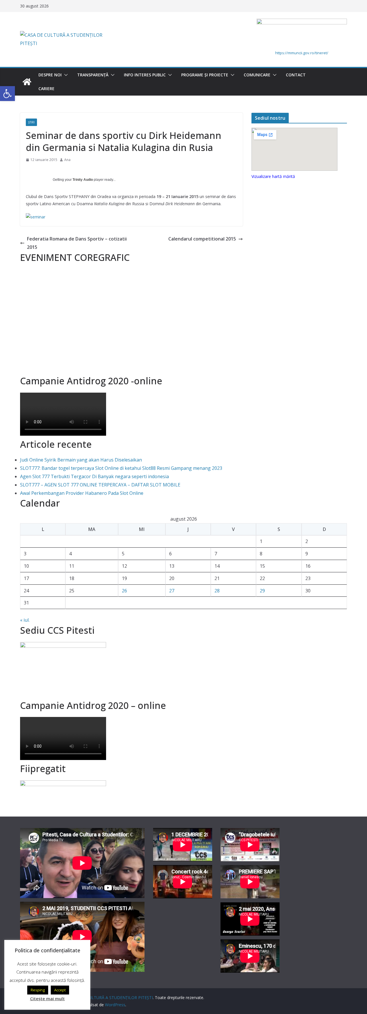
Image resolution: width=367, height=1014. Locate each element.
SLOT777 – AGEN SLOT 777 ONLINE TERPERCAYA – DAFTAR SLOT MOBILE (100, 485)
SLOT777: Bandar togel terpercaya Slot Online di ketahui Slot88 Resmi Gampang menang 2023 (121, 468)
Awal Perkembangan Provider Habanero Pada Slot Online (81, 493)
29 (262, 591)
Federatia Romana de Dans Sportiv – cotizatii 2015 (77, 243)
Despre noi (50, 74)
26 (124, 591)
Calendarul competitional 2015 (202, 239)
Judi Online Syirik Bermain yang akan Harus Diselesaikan (81, 460)
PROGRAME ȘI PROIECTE (204, 74)
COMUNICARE (257, 74)
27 (171, 591)
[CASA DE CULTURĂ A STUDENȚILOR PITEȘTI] (27, 82)
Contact (296, 74)
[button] (65, 75)
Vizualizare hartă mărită (273, 176)
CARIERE (46, 88)
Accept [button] (60, 989)
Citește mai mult (47, 998)
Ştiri (31, 122)
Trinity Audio (83, 180)
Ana (67, 159)
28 (217, 591)
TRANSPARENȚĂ (92, 74)
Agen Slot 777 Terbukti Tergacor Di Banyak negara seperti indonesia (94, 476)
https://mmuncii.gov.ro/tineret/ (301, 52)
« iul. (25, 620)
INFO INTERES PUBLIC (145, 74)
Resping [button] (38, 989)
